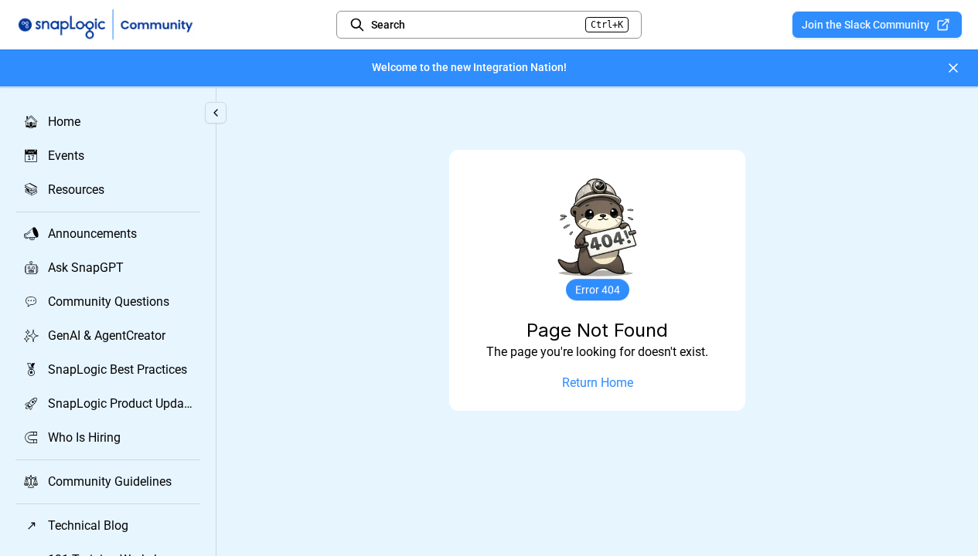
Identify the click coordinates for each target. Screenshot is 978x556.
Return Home (597, 382)
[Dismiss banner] (953, 68)
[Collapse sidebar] (216, 113)
